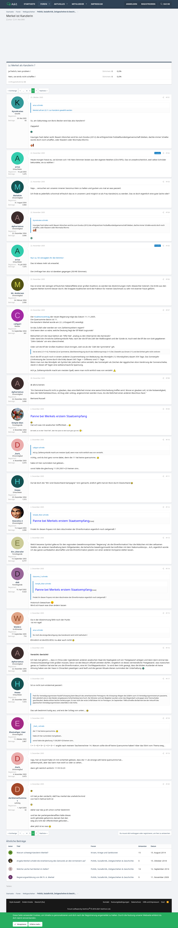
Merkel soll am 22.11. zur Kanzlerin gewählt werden (52, 110)
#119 (168, 753)
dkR (17, 582)
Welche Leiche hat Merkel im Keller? (33, 869)
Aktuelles (59, 4)
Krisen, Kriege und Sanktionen (104, 852)
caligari (17, 324)
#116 (168, 648)
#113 (168, 538)
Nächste (42, 91)
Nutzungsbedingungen (120, 902)
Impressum (97, 4)
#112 (168, 507)
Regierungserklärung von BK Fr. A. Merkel (35, 877)
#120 (168, 784)
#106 (168, 279)
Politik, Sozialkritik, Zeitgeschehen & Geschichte (112, 860)
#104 (168, 212)
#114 (168, 568)
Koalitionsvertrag (42, 316)
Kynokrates (17, 111)
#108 (168, 378)
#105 (168, 246)
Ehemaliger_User (17, 732)
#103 (168, 182)
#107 (168, 310)
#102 (168, 153)
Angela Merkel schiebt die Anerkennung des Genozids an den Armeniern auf (51, 860)
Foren (43, 4)
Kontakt (106, 902)
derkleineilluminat (17, 799)
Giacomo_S (17, 520)
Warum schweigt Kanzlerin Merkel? (32, 852)
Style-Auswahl (14, 902)
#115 (168, 613)
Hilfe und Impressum (151, 902)
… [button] (23, 91)
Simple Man (17, 422)
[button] (49, 4)
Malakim (17, 195)
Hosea (17, 490)
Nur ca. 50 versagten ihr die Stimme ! (47, 257)
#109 (168, 409)
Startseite (29, 4)
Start (163, 902)
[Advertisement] (89, 42)
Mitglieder (78, 4)
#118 (168, 718)
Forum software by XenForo (89, 909)
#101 (168, 97)
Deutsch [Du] (40, 902)
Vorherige (13, 91)
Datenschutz (136, 902)
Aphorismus (17, 226)
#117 (168, 679)
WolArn (17, 627)
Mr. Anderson (17, 293)
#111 (168, 476)
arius (10, 19)
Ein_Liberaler (17, 551)
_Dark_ (17, 453)
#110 (168, 440)
